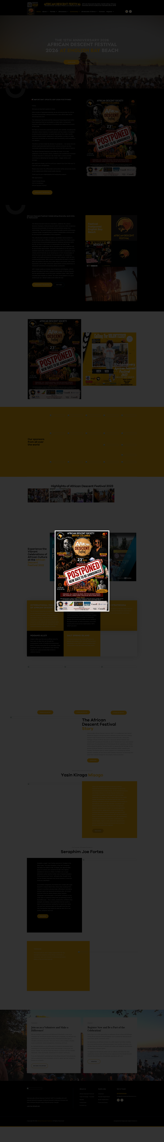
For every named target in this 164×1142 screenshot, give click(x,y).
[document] (82, 571)
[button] (106, 533)
